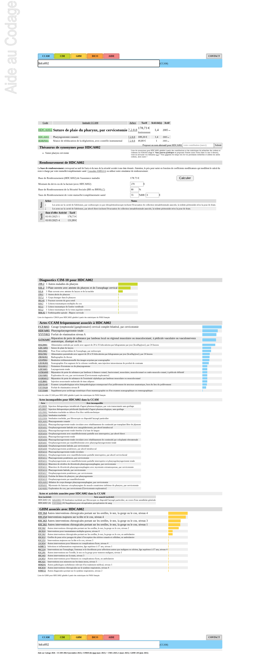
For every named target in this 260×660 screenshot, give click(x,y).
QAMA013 (43, 378)
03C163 (42, 520)
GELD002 (42, 412)
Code (45, 122)
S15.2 (40, 309)
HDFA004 (42, 433)
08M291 (42, 565)
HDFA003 (42, 430)
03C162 (41, 528)
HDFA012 (42, 458)
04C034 (41, 568)
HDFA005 (44, 330)
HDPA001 (42, 485)
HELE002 (42, 351)
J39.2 (41, 284)
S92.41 (41, 300)
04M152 (42, 571)
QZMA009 (43, 372)
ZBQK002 (43, 357)
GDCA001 (43, 348)
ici (157, 155)
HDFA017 (42, 473)
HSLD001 (42, 345)
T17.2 (41, 297)
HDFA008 (42, 446)
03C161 (42, 524)
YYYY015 (44, 334)
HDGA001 (43, 482)
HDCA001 (43, 421)
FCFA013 (43, 326)
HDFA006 (42, 439)
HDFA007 (42, 443)
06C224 (41, 549)
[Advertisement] (130, 26)
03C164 (42, 513)
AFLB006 (42, 406)
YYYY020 (43, 387)
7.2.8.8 (132, 130)
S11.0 (40, 291)
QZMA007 (44, 339)
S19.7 (40, 303)
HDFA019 (42, 479)
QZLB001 (42, 381)
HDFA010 (42, 452)
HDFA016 (42, 470)
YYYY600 (43, 390)
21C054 (41, 543)
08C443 (41, 555)
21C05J (41, 558)
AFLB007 (42, 409)
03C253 (41, 540)
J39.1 (40, 294)
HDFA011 (42, 455)
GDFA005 (43, 369)
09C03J (41, 537)
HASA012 (43, 366)
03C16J (41, 534)
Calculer (185, 178)
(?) (103, 189)
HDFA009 (42, 449)
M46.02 (41, 313)
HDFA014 (42, 464)
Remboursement (144, 132)
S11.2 (41, 287)
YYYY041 (57, 503)
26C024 (41, 531)
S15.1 (40, 306)
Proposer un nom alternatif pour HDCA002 (162, 145)
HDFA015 (42, 467)
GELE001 (56, 500)
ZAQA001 (43, 375)
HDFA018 (42, 476)
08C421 (41, 561)
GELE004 (42, 418)
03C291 (41, 552)
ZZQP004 (42, 360)
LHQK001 (43, 363)
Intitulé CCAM (90, 122)
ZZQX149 (43, 384)
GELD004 (42, 415)
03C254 (42, 517)
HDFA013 (42, 461)
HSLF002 (42, 354)
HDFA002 (42, 427)
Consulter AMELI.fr (97, 171)
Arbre (132, 122)
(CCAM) (164, 63)
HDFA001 (42, 424)
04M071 (42, 546)
